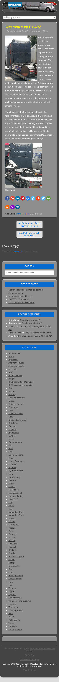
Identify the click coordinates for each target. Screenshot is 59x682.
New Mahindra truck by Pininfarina (29, 234)
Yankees (12, 626)
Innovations (14, 477)
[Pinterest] (22, 198)
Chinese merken (16, 404)
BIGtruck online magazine (20, 385)
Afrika (11, 356)
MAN (10, 509)
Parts (10, 531)
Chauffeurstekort (16, 397)
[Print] (7, 207)
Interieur (12, 480)
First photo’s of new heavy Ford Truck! (29, 224)
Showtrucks (14, 566)
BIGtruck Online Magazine (21, 382)
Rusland (12, 550)
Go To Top (29, 655)
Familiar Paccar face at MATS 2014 (35, 336)
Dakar (11, 417)
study (11, 572)
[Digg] (17, 207)
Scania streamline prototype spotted (25, 290)
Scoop (11, 559)
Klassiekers (13, 490)
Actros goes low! (16, 293)
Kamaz (11, 486)
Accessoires (14, 353)
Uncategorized (15, 610)
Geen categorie (15, 455)
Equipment (13, 432)
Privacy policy (35, 666)
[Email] (48, 198)
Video (11, 616)
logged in (18, 251)
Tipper (11, 591)
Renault (12, 547)
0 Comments (36, 214)
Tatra (10, 585)
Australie (12, 369)
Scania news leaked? (30, 320)
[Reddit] (28, 198)
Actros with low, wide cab (20, 296)
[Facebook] (7, 198)
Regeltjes (12, 543)
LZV (10, 502)
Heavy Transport (16, 461)
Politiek (11, 540)
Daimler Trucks (15, 413)
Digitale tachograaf (17, 420)
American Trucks (16, 366)
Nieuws (11, 518)
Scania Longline (16, 556)
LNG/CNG (13, 499)
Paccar (11, 528)
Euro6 (11, 439)
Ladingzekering (15, 496)
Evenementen (15, 442)
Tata (10, 582)
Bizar (10, 388)
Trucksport (13, 607)
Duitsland (12, 423)
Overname (13, 524)
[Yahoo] (12, 207)
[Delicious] (33, 198)
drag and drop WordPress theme (40, 649)
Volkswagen (14, 620)
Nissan (11, 521)
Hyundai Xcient (15, 470)
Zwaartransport (15, 629)
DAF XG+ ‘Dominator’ (18, 299)
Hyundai (12, 464)
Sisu (10, 569)
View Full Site (29, 670)
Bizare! (11, 391)
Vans (10, 613)
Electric (11, 426)
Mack (11, 505)
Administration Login (29, 659)
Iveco (11, 483)
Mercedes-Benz (16, 515)
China (11, 401)
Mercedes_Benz (22, 214)
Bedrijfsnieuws (15, 375)
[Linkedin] (17, 198)
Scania (11, 553)
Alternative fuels (16, 363)
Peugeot (12, 534)
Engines (12, 429)
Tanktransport (15, 578)
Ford (10, 448)
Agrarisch (13, 359)
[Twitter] (43, 198)
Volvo (11, 623)
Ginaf (11, 458)
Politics (11, 537)
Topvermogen (15, 597)
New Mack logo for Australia (38, 332)
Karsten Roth (14, 332)
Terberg (12, 588)
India (10, 474)
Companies (13, 407)
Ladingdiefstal (15, 493)
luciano (11, 326)
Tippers (12, 594)
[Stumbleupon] (38, 198)
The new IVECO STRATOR (21, 302)
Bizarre (11, 394)
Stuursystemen (15, 575)
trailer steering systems (19, 601)
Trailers (12, 604)
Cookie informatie (39, 664)
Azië (10, 372)
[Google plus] (12, 198)
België (11, 378)
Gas (10, 451)
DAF (10, 410)
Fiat (10, 445)
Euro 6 (11, 436)
